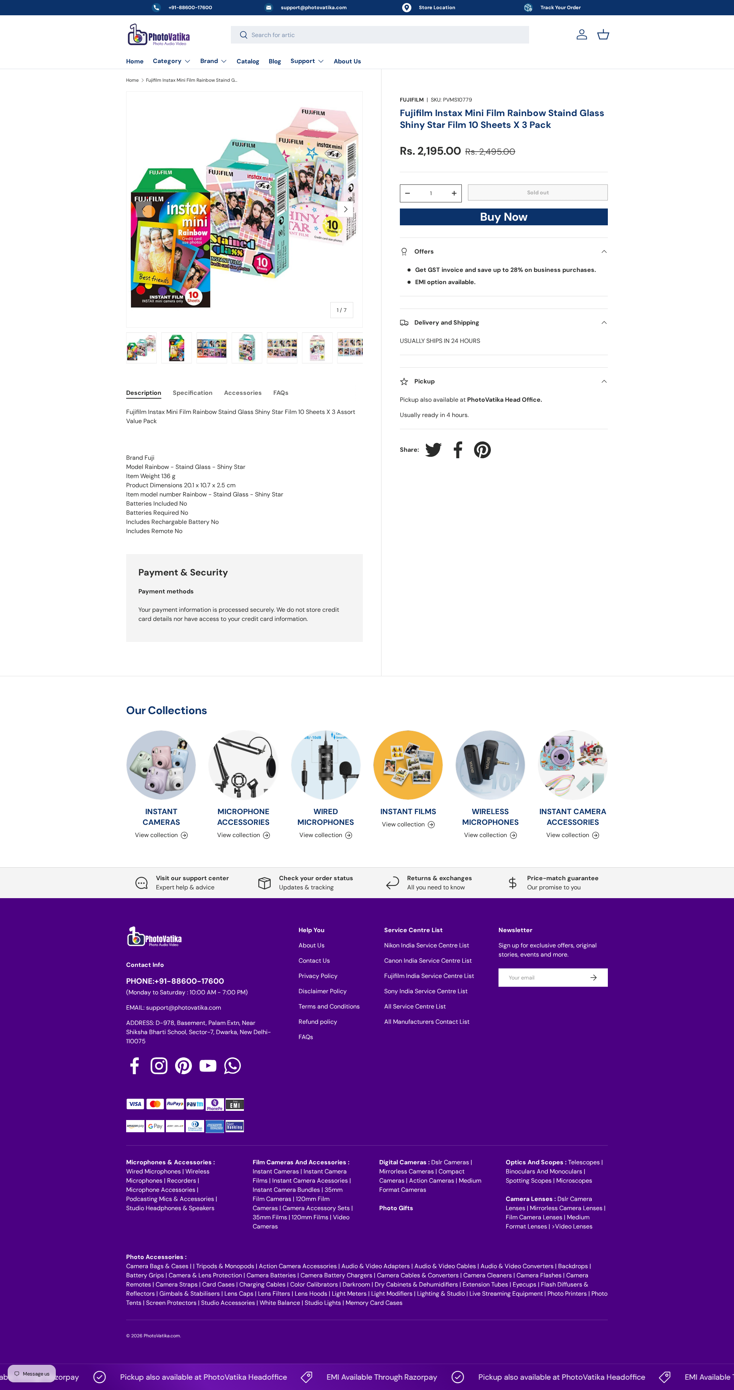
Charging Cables (262, 1284)
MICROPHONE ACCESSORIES (243, 817)
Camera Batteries (271, 1275)
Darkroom (356, 1284)
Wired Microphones (153, 1171)
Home (135, 61)
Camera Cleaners (487, 1275)
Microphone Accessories (160, 1190)
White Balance (280, 1303)
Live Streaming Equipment (506, 1294)
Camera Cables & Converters (418, 1275)
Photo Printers (567, 1294)
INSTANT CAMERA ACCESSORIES (572, 817)
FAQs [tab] (281, 393)
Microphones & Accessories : (170, 1162)
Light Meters (349, 1294)
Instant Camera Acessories (310, 1181)
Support (303, 61)
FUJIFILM (412, 99)
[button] (603, 34)
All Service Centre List (415, 1006)
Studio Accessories (228, 1303)
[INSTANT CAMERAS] (161, 765)
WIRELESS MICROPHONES (490, 817)
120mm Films (310, 1217)
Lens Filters (274, 1294)
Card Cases (218, 1284)
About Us (347, 61)
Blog (275, 61)
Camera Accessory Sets (316, 1208)
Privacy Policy (318, 976)
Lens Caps (238, 1294)
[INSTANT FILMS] (408, 765)
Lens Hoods (311, 1294)
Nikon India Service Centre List (426, 945)
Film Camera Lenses (534, 1217)
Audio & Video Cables (445, 1266)
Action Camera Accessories (298, 1266)
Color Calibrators (314, 1284)
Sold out (538, 192)
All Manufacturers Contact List (426, 1022)
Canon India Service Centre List (428, 961)
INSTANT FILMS (408, 811)
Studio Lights (323, 1303)
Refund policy (318, 1022)
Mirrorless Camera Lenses (566, 1208)
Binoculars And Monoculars (544, 1171)
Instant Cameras (276, 1171)
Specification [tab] (193, 393)
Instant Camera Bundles (286, 1190)
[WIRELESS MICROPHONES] (490, 765)
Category (167, 61)
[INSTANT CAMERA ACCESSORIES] (572, 765)
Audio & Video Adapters (375, 1266)
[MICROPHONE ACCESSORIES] (243, 765)
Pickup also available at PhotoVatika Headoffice (178, 1377)
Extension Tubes (485, 1284)
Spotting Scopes (529, 1181)
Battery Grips (145, 1275)
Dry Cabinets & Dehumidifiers (416, 1284)
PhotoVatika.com (162, 1336)
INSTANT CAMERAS (161, 817)
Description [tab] (143, 393)
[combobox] (380, 35)
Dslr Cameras (450, 1162)
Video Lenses (574, 1226)
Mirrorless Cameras (406, 1171)
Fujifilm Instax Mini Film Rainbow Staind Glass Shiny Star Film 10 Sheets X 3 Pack (192, 80)
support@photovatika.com (183, 1008)
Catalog (248, 61)
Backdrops (573, 1266)
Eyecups (524, 1284)
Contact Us (314, 961)
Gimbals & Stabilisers (189, 1294)
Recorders (181, 1181)
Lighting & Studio (441, 1294)
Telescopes (584, 1162)
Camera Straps (177, 1284)
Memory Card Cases (374, 1303)
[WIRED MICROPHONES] (326, 765)
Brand (209, 61)
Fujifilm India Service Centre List (429, 976)
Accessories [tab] (243, 393)
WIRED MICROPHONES (325, 817)
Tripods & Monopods (225, 1266)
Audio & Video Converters (517, 1266)
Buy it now (504, 219)
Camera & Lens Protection (205, 1275)
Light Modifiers (391, 1294)
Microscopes (574, 1181)
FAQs (306, 1037)
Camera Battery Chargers (336, 1275)
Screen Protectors (171, 1303)
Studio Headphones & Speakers (170, 1208)
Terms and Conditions (329, 1006)
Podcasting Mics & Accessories (170, 1199)
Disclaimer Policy (323, 991)
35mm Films (270, 1217)
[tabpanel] (244, 471)
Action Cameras (431, 1181)
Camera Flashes (539, 1275)
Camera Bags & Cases (157, 1266)
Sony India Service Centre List (426, 991)
